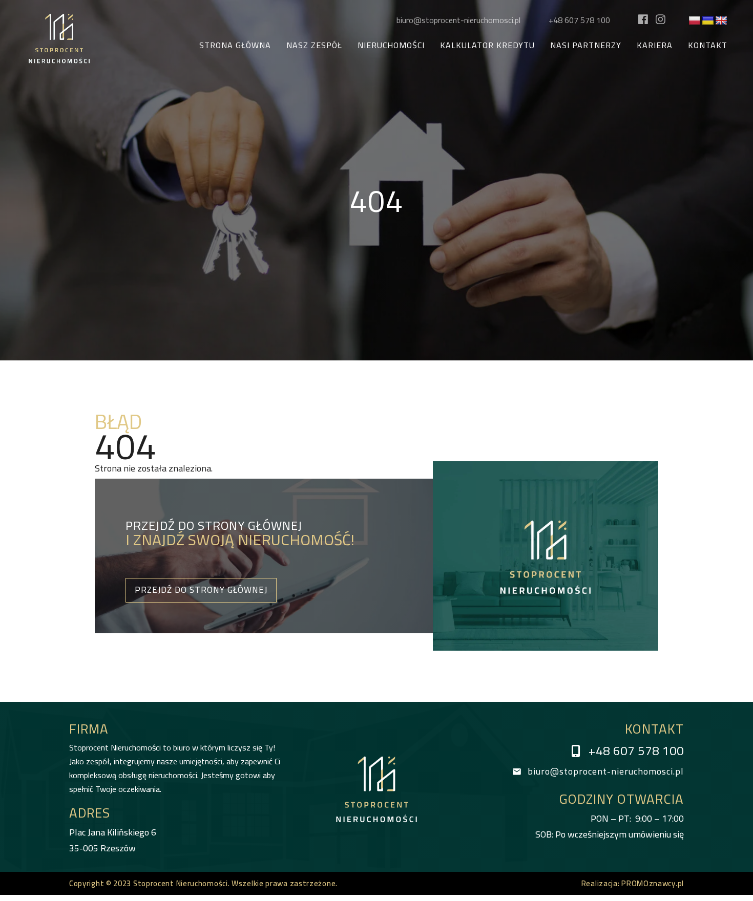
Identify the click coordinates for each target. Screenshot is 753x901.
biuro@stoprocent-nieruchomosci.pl (458, 20)
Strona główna (235, 45)
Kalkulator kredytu (487, 45)
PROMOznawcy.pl (652, 883)
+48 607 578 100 (579, 20)
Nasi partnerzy (585, 45)
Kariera (655, 45)
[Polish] (694, 21)
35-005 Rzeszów (112, 840)
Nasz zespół (314, 45)
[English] (721, 21)
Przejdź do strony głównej (201, 590)
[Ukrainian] (708, 21)
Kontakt (707, 45)
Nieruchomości (391, 45)
